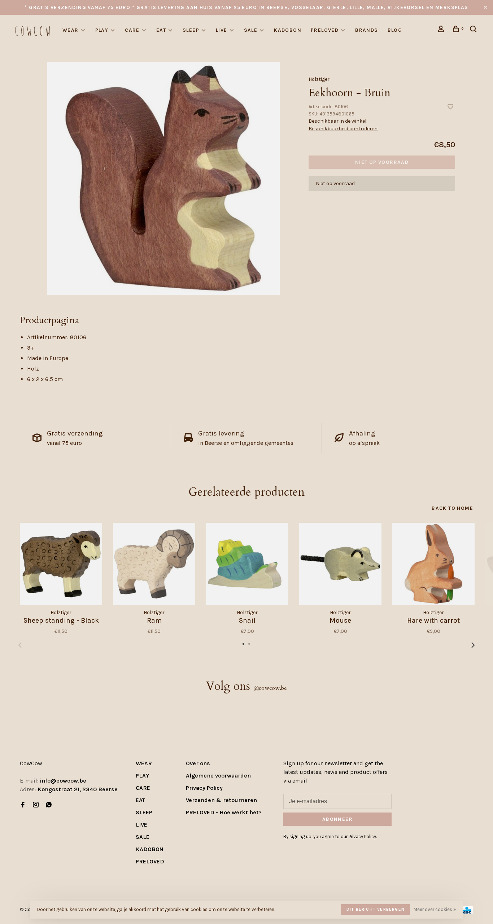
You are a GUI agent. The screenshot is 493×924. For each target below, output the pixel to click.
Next (473, 645)
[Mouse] (340, 564)
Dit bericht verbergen (375, 909)
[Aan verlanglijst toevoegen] (450, 107)
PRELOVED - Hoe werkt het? (224, 812)
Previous (19, 645)
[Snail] (247, 564)
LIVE (221, 30)
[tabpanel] (163, 178)
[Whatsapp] (49, 805)
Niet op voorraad (382, 162)
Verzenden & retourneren (221, 800)
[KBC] (466, 912)
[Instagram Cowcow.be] (36, 805)
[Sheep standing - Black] (61, 564)
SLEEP (191, 30)
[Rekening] (442, 30)
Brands (366, 30)
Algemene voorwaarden (218, 775)
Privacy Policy (204, 787)
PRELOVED (325, 30)
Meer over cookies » (435, 909)
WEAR (70, 30)
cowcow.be (270, 688)
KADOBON (287, 30)
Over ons (198, 763)
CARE (132, 30)
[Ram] (154, 564)
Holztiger (319, 79)
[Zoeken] (474, 30)
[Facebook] (23, 805)
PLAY (102, 30)
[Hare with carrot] (433, 564)
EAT (161, 30)
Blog (395, 30)
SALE (251, 30)
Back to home (452, 508)
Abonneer (337, 819)
